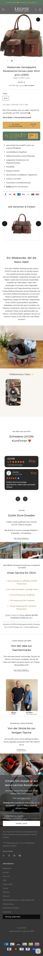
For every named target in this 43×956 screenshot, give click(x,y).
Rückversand (25, 117)
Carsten (15, 472)
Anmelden (21, 823)
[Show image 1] (11, 60)
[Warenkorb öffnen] (40, 9)
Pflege (22, 615)
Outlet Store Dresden (11, 908)
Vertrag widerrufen (12, 917)
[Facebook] (3, 855)
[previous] (4, 223)
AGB (4, 880)
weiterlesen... (21, 750)
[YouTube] (20, 855)
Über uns (6, 876)
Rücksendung (8, 904)
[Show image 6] (23, 60)
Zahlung (6, 892)
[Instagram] (9, 855)
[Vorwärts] (35, 60)
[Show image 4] (19, 60)
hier (30, 618)
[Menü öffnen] (3, 10)
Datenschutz (25, 798)
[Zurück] (7, 60)
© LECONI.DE (21, 928)
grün (6, 98)
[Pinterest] (14, 855)
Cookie (5, 888)
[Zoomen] (38, 20)
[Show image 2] (14, 60)
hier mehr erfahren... (21, 538)
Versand (21, 85)
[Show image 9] (31, 60)
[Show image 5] (21, 60)
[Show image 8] (28, 60)
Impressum (7, 868)
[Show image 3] (16, 60)
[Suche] (36, 10)
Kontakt (6, 872)
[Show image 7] (26, 60)
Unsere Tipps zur (12, 615)
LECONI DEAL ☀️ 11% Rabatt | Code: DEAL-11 (21, 2)
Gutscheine (7, 912)
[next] (38, 223)
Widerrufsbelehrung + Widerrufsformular (18, 900)
